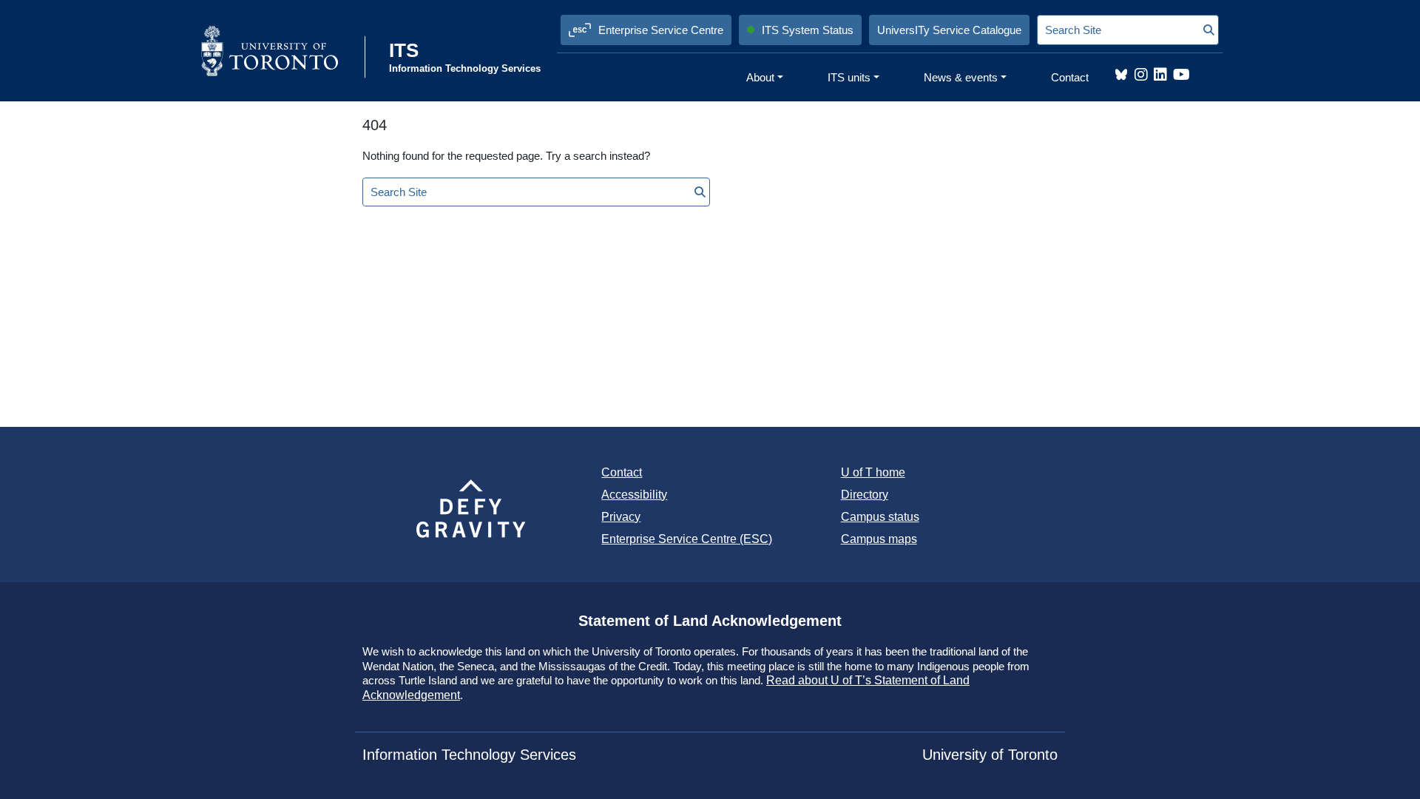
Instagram (1141, 74)
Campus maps (879, 539)
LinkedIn (1160, 74)
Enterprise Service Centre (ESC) (686, 539)
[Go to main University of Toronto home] (281, 50)
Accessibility (634, 494)
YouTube (1181, 74)
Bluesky (1121, 74)
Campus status (880, 516)
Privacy (620, 516)
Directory (864, 494)
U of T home (873, 472)
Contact (621, 472)
